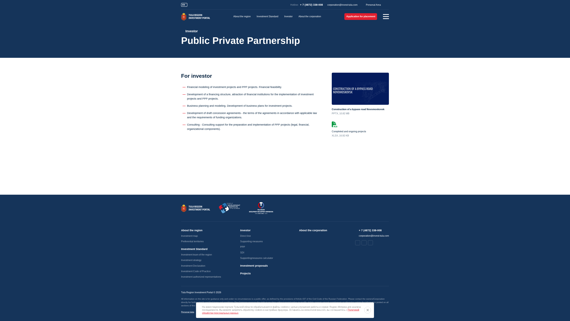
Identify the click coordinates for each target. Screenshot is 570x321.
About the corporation (310, 16)
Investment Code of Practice (196, 271)
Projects (245, 273)
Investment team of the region (196, 254)
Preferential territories (192, 241)
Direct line (245, 236)
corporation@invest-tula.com (342, 5)
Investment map (189, 236)
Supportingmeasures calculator (256, 258)
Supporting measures (251, 241)
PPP (242, 247)
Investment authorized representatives (201, 277)
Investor (288, 16)
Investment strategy (191, 260)
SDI (242, 252)
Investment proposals (254, 265)
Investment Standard (267, 16)
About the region (242, 16)
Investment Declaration (193, 266)
